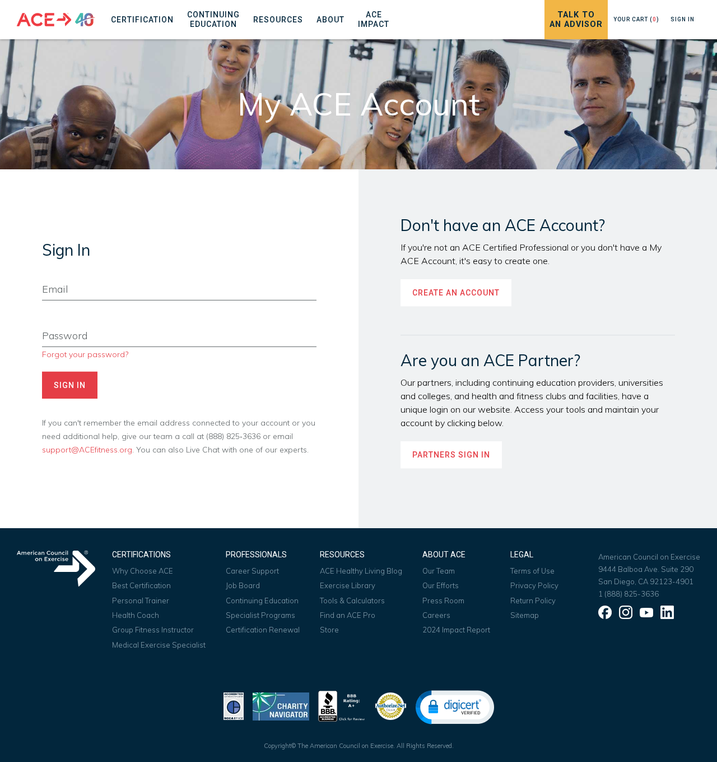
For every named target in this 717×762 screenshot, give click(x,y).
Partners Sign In (451, 454)
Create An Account (456, 292)
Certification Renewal (263, 629)
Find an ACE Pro (347, 615)
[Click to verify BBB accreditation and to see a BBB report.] (341, 705)
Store (329, 629)
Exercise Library (347, 585)
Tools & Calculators (352, 600)
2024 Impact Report (456, 629)
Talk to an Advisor (576, 19)
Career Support (252, 570)
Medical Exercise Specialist (159, 644)
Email (51, 272)
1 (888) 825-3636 (628, 593)
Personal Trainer (140, 600)
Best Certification (141, 585)
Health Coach (135, 615)
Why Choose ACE (142, 570)
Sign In (683, 19)
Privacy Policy (534, 585)
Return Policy (533, 600)
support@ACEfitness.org (87, 449)
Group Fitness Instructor (153, 629)
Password (59, 319)
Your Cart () (636, 19)
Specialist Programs (260, 615)
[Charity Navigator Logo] (281, 705)
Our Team (438, 570)
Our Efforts (440, 585)
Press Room (443, 600)
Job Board (243, 585)
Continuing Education (262, 600)
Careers (436, 615)
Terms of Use (532, 570)
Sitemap (524, 615)
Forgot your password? (85, 354)
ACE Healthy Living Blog (361, 570)
